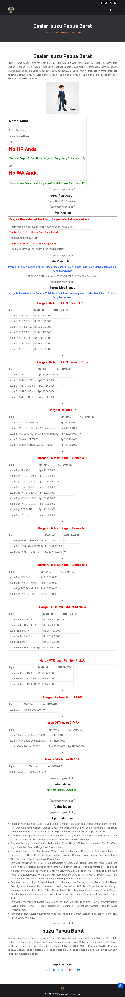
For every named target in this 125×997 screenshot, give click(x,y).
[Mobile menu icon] (115, 10)
